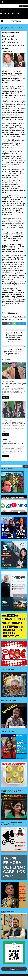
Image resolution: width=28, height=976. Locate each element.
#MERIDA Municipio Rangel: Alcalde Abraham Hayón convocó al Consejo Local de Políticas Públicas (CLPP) (14, 385)
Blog (18, 13)
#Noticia (4, 32)
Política (16, 32)
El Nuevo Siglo (12, 313)
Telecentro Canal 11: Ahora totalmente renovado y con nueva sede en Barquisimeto (13, 423)
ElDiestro (19, 10)
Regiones (8, 363)
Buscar (2, 464)
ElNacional (11, 13)
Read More (5, 397)
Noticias (2, 10)
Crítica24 (3, 13)
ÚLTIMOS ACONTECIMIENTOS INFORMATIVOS (14, 968)
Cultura (11, 10)
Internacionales (10, 32)
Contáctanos (4, 17)
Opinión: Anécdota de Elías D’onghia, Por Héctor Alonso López (12, 444)
